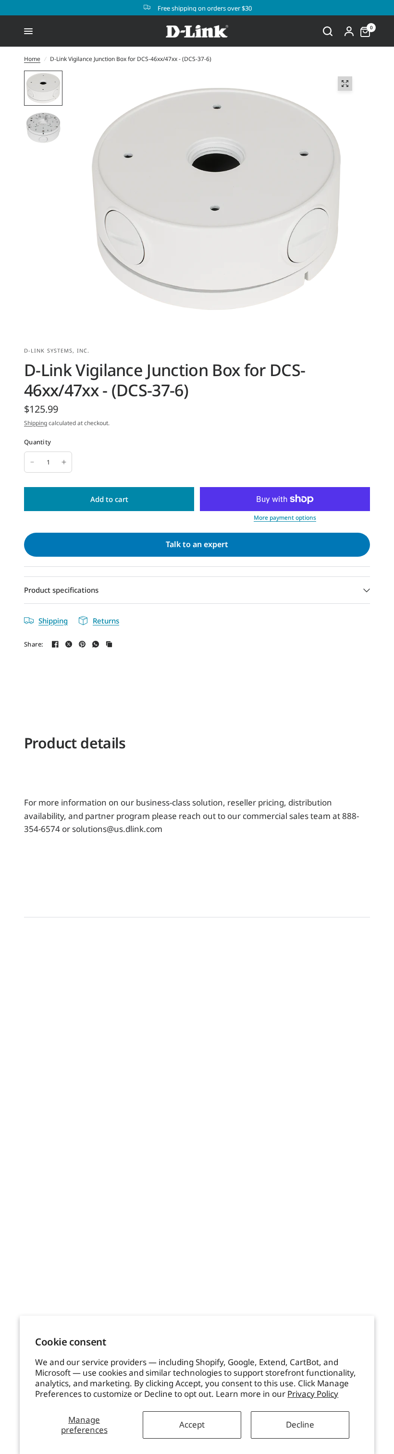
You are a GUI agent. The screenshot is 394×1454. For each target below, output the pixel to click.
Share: (34, 644)
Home (32, 59)
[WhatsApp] (95, 644)
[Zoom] (345, 83)
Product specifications (61, 590)
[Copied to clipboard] (109, 644)
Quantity (37, 442)
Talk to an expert (197, 544)
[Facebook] (55, 644)
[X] (68, 644)
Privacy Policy (312, 1393)
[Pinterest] (82, 644)
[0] (363, 31)
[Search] (327, 31)
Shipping (35, 423)
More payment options (285, 518)
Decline (300, 1424)
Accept (192, 1424)
